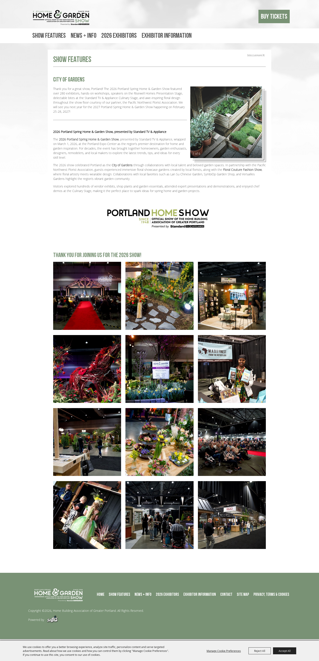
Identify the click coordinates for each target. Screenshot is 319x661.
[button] (226, 122)
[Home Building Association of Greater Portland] (61, 17)
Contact (226, 594)
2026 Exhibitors (119, 36)
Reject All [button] (259, 651)
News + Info (83, 36)
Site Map (243, 594)
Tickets (267, 17)
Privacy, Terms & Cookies (271, 594)
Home (100, 594)
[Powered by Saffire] (52, 620)
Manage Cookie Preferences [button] (224, 651)
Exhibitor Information (167, 36)
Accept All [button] (285, 651)
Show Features (49, 36)
